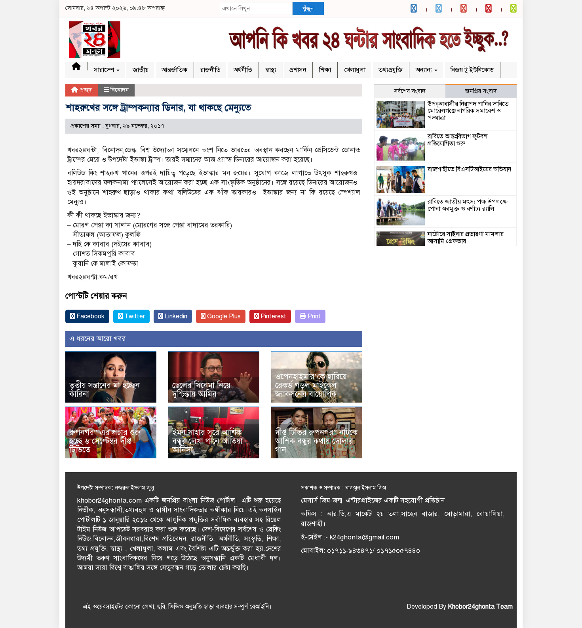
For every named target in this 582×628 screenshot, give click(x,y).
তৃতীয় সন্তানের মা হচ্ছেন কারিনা (104, 389)
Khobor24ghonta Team (480, 607)
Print (313, 316)
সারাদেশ (105, 70)
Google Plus (223, 316)
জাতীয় (140, 70)
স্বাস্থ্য (270, 70)
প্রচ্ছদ (85, 89)
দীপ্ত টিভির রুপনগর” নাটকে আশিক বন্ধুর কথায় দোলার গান (316, 441)
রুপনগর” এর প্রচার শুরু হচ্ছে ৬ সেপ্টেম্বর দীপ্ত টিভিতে (105, 441)
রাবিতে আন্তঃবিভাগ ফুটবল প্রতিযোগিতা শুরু (458, 140)
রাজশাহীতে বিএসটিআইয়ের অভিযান (469, 169)
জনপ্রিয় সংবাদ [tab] (481, 91)
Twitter (134, 316)
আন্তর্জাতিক (174, 70)
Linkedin (175, 316)
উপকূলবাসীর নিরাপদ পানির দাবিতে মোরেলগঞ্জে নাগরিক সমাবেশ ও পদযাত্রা (468, 111)
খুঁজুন (308, 8)
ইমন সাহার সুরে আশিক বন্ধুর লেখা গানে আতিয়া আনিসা (207, 441)
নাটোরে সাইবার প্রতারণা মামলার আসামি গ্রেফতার (466, 237)
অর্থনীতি (243, 70)
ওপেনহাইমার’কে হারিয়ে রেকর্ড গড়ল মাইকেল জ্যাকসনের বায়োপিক (311, 385)
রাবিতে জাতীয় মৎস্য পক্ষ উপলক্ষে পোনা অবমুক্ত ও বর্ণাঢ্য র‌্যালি (468, 205)
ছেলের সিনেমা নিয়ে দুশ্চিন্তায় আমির (201, 389)
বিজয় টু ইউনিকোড (472, 70)
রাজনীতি (210, 70)
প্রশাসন (297, 70)
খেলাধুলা (354, 70)
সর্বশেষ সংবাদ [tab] (410, 91)
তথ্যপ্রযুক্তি (390, 70)
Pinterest (272, 316)
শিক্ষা (325, 70)
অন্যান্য (425, 70)
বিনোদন (119, 89)
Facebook (90, 316)
